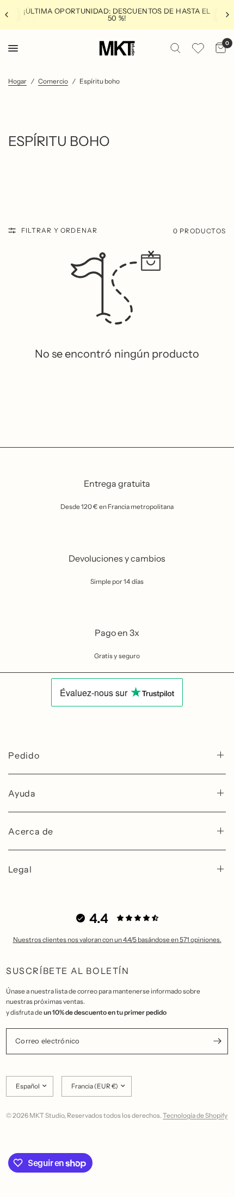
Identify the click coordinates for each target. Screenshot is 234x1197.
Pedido (24, 755)
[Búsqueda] (175, 48)
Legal (20, 869)
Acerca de (30, 831)
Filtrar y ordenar (59, 230)
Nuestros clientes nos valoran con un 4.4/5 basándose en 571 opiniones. (117, 939)
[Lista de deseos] (198, 48)
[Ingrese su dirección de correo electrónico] (217, 1041)
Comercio (53, 81)
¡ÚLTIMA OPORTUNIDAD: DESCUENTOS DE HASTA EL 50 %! (117, 14)
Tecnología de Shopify (195, 1115)
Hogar (17, 81)
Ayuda (22, 793)
